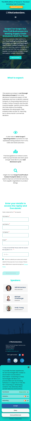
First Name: (6, 216)
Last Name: (6, 224)
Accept (15, 406)
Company (5, 232)
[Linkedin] (20, 355)
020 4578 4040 (10, 349)
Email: (4, 240)
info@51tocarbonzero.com (13, 351)
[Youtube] (23, 355)
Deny (15, 410)
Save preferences (15, 415)
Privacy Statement (15, 419)
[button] (28, 367)
